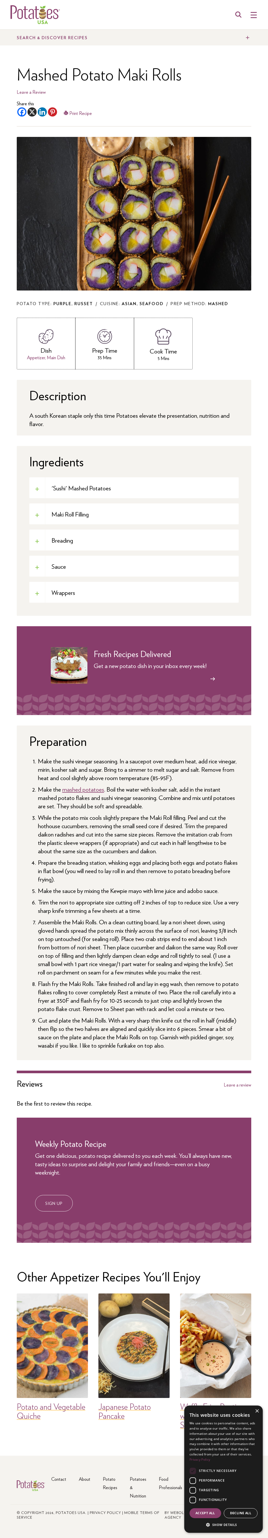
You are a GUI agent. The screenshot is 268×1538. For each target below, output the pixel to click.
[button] (223, 1525)
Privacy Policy (105, 1512)
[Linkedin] (42, 112)
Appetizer (36, 357)
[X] (32, 112)
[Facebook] (21, 112)
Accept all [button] (205, 1513)
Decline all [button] (240, 1513)
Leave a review (237, 1085)
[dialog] (223, 1469)
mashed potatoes (83, 789)
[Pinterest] (52, 112)
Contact (58, 1479)
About (84, 1479)
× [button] (257, 1411)
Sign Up (54, 1203)
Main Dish (56, 357)
